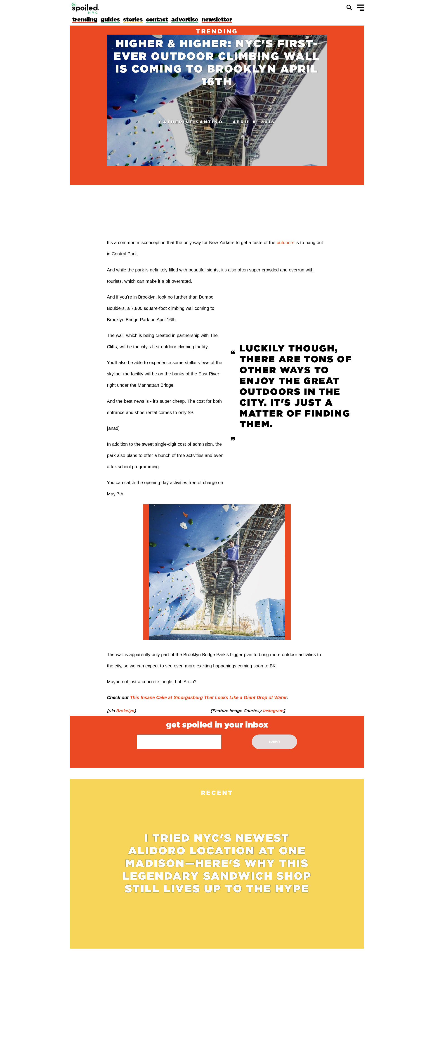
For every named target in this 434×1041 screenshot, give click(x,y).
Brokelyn (124, 710)
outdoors (285, 242)
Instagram (272, 710)
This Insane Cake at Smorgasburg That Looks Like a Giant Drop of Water (208, 697)
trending (217, 31)
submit (274, 741)
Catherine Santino (191, 122)
